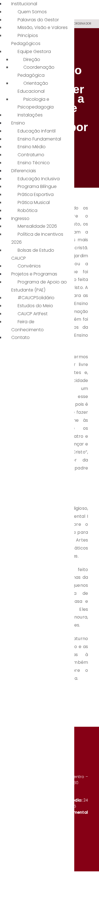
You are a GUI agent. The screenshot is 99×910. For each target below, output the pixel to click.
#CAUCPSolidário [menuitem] (36, 298)
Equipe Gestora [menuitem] (34, 51)
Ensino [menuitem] (18, 123)
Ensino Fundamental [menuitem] (39, 139)
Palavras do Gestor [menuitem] (38, 20)
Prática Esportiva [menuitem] (36, 194)
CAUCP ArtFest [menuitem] (33, 314)
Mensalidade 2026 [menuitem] (37, 226)
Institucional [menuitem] (24, 4)
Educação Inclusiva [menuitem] (39, 179)
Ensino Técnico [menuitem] (34, 163)
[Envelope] (87, 842)
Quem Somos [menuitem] (32, 12)
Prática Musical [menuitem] (34, 202)
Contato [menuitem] (20, 337)
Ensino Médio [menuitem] (32, 147)
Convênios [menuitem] (29, 266)
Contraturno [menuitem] (31, 155)
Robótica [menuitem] (27, 210)
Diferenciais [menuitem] (23, 171)
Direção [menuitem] (31, 59)
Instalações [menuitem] (30, 115)
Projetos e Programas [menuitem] (34, 274)
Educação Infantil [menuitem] (37, 131)
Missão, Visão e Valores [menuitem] (43, 27)
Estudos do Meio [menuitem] (35, 306)
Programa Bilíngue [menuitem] (37, 186)
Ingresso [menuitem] (20, 218)
